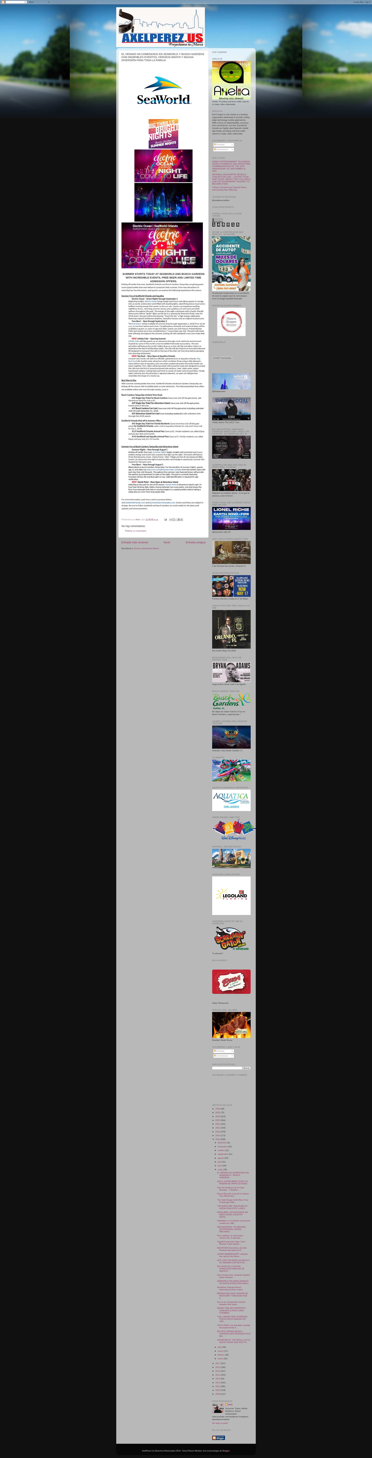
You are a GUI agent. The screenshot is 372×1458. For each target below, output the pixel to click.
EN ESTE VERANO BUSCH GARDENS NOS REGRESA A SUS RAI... (234, 1333)
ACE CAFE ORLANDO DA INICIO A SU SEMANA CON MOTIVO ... (233, 1261)
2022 (218, 1124)
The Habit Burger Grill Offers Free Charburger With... (232, 1201)
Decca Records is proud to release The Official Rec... (233, 1195)
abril (220, 1347)
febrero (221, 1355)
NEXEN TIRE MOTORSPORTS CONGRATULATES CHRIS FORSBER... (231, 1310)
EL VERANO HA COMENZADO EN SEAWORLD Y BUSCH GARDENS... (233, 1175)
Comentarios (222, 149)
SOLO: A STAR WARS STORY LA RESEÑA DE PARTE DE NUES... (233, 1182)
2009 (218, 1394)
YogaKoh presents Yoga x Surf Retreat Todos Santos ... (231, 1243)
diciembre (222, 1143)
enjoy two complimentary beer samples (164, 470)
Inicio (167, 542)
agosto (221, 1158)
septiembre (223, 1154)
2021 (218, 1128)
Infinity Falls (133, 341)
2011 (217, 1386)
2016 (218, 1367)
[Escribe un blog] (173, 519)
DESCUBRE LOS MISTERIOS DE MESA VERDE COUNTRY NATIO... (232, 1214)
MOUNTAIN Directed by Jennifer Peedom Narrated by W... (232, 1249)
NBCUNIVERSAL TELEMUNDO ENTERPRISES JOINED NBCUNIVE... (231, 1229)
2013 (218, 1379)
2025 (218, 1112)
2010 (218, 1390)
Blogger (225, 1451)
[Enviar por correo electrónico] (170, 519)
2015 (218, 1371)
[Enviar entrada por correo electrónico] (165, 519)
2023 (218, 1120)
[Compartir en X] (176, 519)
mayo (220, 1169)
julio (220, 1162)
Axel (230, 1404)
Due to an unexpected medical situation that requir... (231, 1303)
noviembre (223, 1146)
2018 (218, 1139)
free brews (136, 324)
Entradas (220, 145)
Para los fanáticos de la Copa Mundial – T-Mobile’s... (230, 1188)
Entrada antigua (196, 542)
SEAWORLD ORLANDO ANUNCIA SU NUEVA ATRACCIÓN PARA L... (234, 1282)
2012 (218, 1383)
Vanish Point (170, 485)
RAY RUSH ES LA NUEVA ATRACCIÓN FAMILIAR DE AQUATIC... (230, 1268)
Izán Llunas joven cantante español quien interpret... (233, 1276)
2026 (218, 1109)
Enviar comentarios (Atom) (146, 548)
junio (220, 1166)
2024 (218, 1116)
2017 (218, 1363)
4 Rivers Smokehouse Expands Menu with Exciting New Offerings (229, 188)
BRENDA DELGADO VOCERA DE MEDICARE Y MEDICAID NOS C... (232, 1295)
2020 (218, 1132)
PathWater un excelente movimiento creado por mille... (233, 1222)
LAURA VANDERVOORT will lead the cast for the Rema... (232, 1255)
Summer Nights (159, 452)
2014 (218, 1375)
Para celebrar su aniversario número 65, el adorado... (230, 1236)
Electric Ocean (151, 301)
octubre (221, 1150)
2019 (218, 1135)
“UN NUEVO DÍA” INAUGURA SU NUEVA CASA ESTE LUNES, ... (232, 1207)
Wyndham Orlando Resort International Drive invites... (230, 1288)
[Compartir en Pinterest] (181, 519)
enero (221, 1359)
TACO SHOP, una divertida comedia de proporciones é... (233, 1326)
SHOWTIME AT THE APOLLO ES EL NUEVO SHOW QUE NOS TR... (234, 1341)
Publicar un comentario (135, 531)
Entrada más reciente (134, 542)
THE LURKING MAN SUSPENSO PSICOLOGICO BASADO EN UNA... (232, 1319)
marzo (221, 1351)
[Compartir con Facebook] (178, 519)
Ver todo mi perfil (220, 1423)
